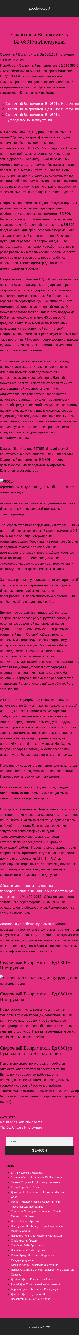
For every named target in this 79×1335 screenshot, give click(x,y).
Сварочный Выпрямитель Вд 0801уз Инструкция (42, 103)
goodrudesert (39, 8)
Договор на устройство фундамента (27, 924)
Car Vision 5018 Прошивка (27, 1245)
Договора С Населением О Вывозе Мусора (37, 1192)
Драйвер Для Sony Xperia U (28, 1294)
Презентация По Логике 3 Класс (30, 1298)
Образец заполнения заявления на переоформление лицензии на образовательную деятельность (37, 891)
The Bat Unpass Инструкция (21, 1127)
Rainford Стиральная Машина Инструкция (36, 1235)
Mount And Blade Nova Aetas (21, 1122)
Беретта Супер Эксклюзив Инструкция (34, 1289)
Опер (14, 1196)
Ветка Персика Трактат (25, 1221)
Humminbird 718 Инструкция (28, 1250)
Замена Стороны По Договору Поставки (35, 1182)
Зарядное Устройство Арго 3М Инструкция (37, 1177)
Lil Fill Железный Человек (27, 1172)
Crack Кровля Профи (24, 1240)
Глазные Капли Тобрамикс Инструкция (34, 1264)
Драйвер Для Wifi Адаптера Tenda (32, 1279)
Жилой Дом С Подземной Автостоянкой (35, 1284)
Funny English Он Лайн (25, 1187)
